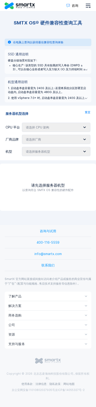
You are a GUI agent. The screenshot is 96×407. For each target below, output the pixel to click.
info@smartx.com (48, 254)
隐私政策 (55, 384)
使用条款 (27, 384)
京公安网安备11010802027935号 (33, 390)
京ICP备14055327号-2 (70, 390)
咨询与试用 (48, 231)
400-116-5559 (48, 242)
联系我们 (48, 265)
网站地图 (69, 384)
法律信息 (41, 384)
